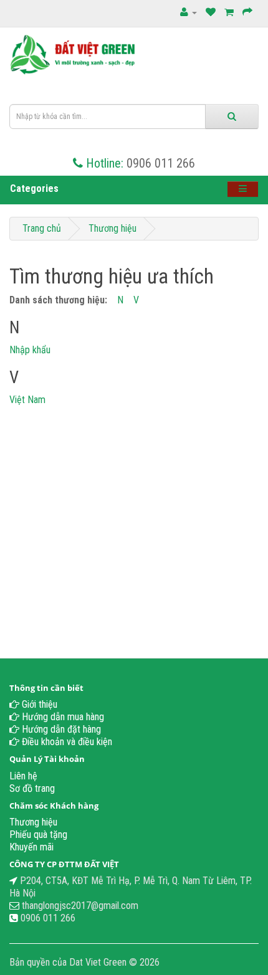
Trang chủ (41, 228)
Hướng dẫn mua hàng (61, 717)
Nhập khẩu (29, 350)
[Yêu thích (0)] (211, 12)
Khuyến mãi (31, 847)
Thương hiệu (112, 228)
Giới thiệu (38, 704)
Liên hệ (23, 776)
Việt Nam (27, 400)
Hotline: (105, 163)
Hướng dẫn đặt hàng (60, 729)
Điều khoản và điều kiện (65, 742)
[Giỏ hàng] (229, 12)
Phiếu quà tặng (38, 834)
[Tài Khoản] (188, 12)
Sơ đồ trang (32, 788)
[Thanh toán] (247, 12)
